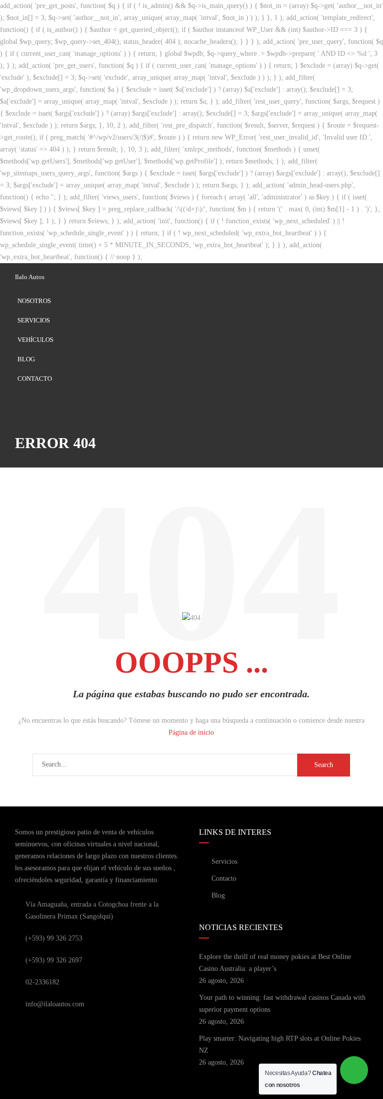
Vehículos (35, 339)
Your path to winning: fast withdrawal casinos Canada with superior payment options (282, 1003)
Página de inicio (191, 732)
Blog (26, 359)
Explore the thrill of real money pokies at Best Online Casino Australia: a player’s (275, 962)
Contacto (34, 378)
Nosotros (34, 301)
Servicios (33, 320)
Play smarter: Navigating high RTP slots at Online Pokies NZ (280, 1044)
